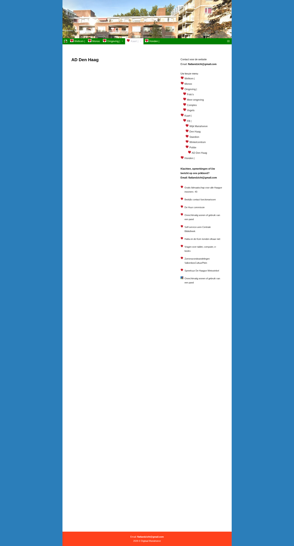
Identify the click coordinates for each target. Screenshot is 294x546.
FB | (188, 121)
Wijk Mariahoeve (198, 126)
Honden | (153, 41)
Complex (191, 105)
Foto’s (190, 94)
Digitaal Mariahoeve (151, 541)
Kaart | (134, 41)
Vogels (190, 110)
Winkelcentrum (197, 142)
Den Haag (195, 131)
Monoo (95, 41)
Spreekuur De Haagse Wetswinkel (202, 270)
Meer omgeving (195, 99)
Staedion (194, 137)
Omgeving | (113, 41)
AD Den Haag (199, 153)
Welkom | (79, 41)
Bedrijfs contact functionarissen (200, 199)
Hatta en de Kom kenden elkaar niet (202, 239)
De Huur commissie (195, 207)
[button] (228, 41)
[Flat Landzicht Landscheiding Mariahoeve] (65, 41)
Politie (192, 147)
